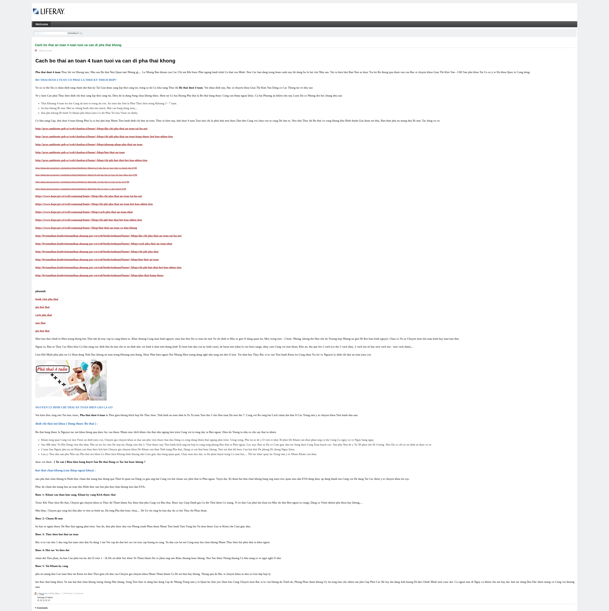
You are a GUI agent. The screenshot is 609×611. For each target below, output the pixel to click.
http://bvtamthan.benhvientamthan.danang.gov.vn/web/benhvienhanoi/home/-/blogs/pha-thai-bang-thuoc (99, 275)
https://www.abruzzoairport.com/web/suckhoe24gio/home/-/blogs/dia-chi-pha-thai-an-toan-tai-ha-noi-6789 (82, 182)
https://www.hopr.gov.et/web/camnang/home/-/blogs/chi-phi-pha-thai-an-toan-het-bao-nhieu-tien (94, 204)
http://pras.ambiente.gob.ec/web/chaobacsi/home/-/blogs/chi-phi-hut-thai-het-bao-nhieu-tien (91, 160)
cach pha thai (43, 315)
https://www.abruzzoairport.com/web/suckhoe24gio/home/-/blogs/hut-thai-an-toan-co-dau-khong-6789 (80, 189)
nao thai (40, 322)
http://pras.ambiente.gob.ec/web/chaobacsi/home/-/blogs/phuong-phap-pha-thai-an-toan (88, 144)
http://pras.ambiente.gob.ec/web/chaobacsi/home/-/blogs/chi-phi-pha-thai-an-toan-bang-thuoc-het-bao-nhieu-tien (104, 136)
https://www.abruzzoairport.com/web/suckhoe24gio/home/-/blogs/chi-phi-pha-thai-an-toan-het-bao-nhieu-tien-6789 (86, 175)
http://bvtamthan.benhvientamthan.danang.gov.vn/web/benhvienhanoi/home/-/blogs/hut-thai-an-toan (97, 259)
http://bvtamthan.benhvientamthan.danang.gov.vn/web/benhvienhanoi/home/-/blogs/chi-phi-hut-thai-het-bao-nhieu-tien (108, 267)
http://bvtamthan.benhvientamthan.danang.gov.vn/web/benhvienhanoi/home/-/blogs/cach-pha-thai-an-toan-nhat (103, 243)
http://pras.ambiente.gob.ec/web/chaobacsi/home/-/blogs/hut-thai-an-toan (80, 152)
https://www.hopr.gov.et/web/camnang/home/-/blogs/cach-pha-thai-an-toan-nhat (84, 211)
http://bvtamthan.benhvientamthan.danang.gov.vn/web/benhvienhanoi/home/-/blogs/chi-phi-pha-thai (96, 251)
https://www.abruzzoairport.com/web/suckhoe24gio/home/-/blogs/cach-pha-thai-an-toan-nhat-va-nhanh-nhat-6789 (86, 168)
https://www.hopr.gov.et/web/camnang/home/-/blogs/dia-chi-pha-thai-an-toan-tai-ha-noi (88, 196)
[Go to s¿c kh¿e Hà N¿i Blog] (48, 12)
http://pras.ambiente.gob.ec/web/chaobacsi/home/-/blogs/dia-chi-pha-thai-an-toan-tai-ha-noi (91, 128)
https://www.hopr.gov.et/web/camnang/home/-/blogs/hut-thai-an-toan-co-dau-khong (86, 227)
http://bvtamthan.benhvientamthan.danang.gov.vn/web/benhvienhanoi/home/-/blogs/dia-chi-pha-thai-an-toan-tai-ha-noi (108, 235)
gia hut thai (42, 307)
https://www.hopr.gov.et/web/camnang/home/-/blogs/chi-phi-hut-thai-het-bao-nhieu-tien (88, 219)
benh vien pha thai (46, 299)
